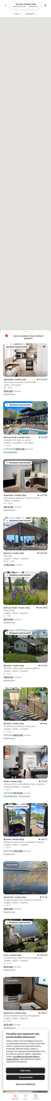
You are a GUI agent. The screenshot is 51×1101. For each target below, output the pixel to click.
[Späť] (5, 5)
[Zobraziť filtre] (45, 5)
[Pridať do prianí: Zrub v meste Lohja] (44, 922)
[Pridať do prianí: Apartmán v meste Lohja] (44, 347)
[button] (8, 391)
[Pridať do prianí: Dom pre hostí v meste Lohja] (44, 405)
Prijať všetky (25, 1070)
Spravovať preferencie (25, 1084)
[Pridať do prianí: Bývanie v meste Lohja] (44, 520)
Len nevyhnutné (25, 1077)
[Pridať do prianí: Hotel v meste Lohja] (44, 749)
